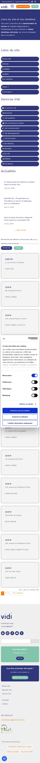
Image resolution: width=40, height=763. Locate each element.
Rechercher (7, 248)
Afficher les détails (26, 404)
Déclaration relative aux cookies (20, 747)
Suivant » (20, 593)
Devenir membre (23, 6)
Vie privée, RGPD (27, 752)
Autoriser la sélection (20, 417)
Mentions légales (13, 752)
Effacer (18, 248)
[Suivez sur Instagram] (7, 633)
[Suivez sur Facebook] (12, 633)
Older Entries (21, 230)
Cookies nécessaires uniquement (20, 423)
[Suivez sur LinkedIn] (3, 633)
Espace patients (7, 1)
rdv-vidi (20, 658)
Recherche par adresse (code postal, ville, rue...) (19, 239)
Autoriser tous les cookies (20, 410)
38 (14, 593)
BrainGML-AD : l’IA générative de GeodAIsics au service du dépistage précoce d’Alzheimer (17, 201)
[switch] (34, 382)
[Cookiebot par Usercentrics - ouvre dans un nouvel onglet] (28, 338)
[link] (6, 720)
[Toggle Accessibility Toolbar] (4, 758)
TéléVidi (35, 6)
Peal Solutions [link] (19, 720)
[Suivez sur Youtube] (17, 633)
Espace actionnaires (21, 1)
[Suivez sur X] (22, 633)
